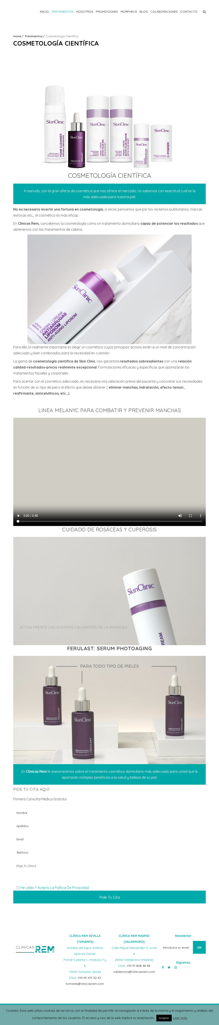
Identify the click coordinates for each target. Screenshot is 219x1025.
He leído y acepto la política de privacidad (54, 887)
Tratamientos (62, 11)
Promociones (107, 11)
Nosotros (84, 11)
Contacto (188, 11)
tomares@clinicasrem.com (85, 984)
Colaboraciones (164, 11)
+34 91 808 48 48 (138, 966)
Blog (144, 11)
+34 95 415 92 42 (89, 978)
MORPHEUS (129, 11)
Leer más (180, 1018)
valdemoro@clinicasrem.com (134, 972)
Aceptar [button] (164, 1018)
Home (17, 36)
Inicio (44, 11)
